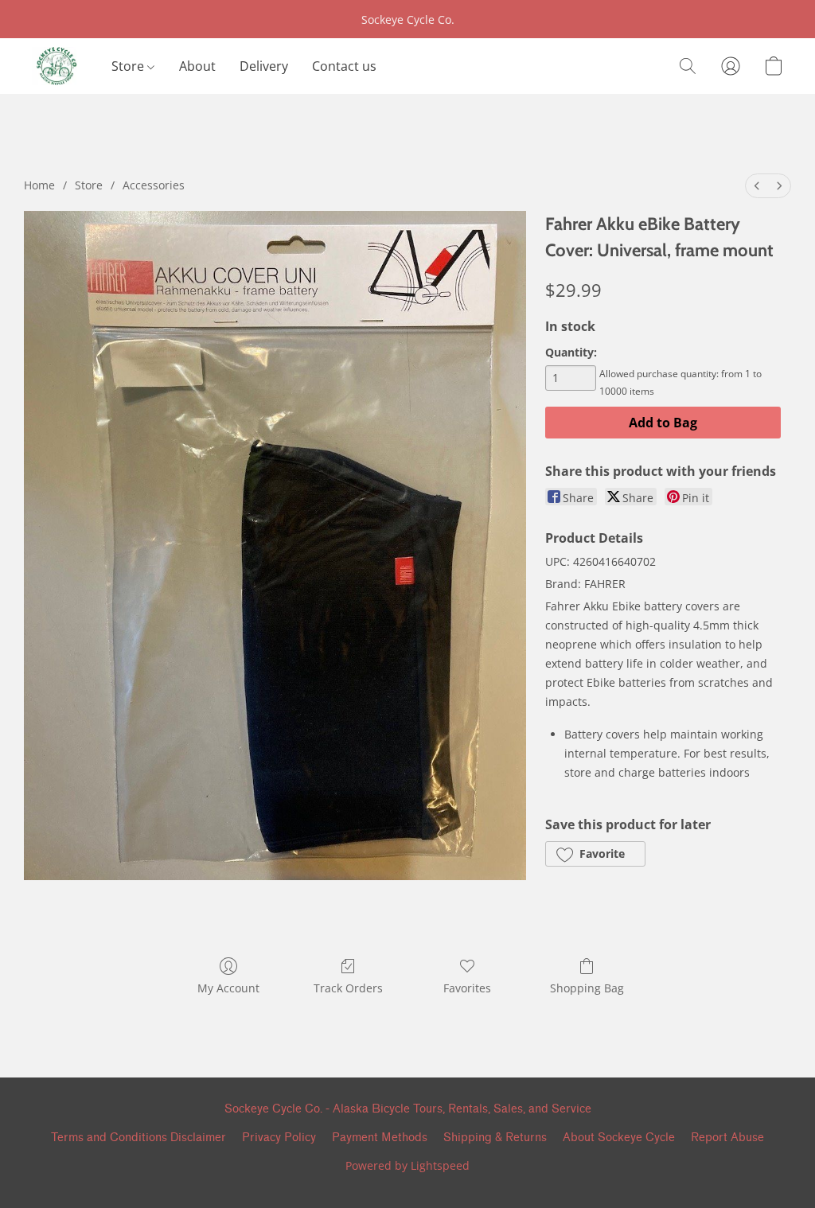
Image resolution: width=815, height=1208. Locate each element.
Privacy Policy (279, 1137)
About (197, 66)
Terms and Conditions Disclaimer (138, 1137)
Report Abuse (727, 1137)
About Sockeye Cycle (619, 1137)
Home (39, 185)
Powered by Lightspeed (407, 1165)
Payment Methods (379, 1137)
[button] (56, 66)
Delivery (264, 66)
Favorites (467, 988)
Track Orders (348, 988)
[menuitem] (757, 185)
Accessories (154, 185)
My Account (228, 988)
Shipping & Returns (495, 1137)
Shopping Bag (587, 988)
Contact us (344, 66)
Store (129, 66)
